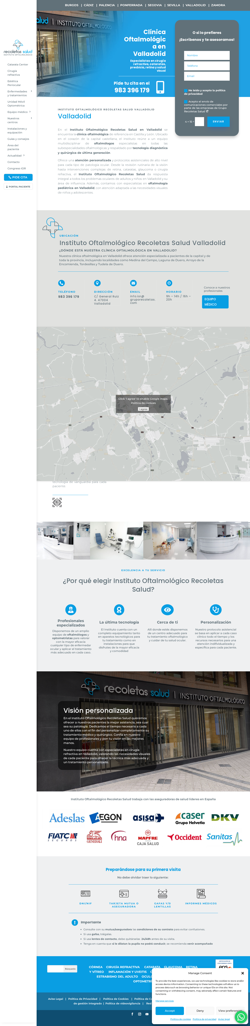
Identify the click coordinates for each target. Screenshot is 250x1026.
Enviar (218, 121)
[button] (243, 973)
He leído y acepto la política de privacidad (204, 92)
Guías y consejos (18, 139)
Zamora (218, 5)
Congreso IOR (17, 168)
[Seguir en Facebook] (132, 1014)
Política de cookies (180, 1019)
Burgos (71, 5)
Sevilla (173, 5)
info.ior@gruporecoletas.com (143, 299)
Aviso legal (224, 1019)
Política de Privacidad (82, 999)
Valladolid (196, 5)
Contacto (14, 162)
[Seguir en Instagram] (140, 1014)
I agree (143, 409)
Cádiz (89, 5)
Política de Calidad (146, 999)
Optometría (143, 981)
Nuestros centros (13, 120)
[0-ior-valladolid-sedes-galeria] (63, 558)
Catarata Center (18, 64)
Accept (170, 1010)
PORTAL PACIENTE (19, 186)
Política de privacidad (204, 1019)
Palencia (107, 5)
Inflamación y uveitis (128, 972)
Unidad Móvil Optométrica (16, 103)
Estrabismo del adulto (117, 976)
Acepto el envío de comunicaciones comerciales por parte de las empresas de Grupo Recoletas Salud (206, 106)
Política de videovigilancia (122, 1003)
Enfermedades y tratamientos (17, 93)
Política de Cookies (116, 999)
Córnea (95, 967)
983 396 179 (132, 90)
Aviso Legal (55, 999)
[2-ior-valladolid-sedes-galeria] (116, 558)
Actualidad (15, 155)
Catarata (152, 967)
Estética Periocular (14, 83)
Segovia (155, 5)
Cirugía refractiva (14, 72)
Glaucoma (173, 967)
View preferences (230, 1010)
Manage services (165, 1000)
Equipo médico (18, 112)
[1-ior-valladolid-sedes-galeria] (170, 558)
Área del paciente (13, 147)
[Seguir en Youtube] (147, 1014)
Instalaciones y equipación (17, 130)
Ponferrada (131, 5)
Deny (200, 1010)
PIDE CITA (19, 177)
